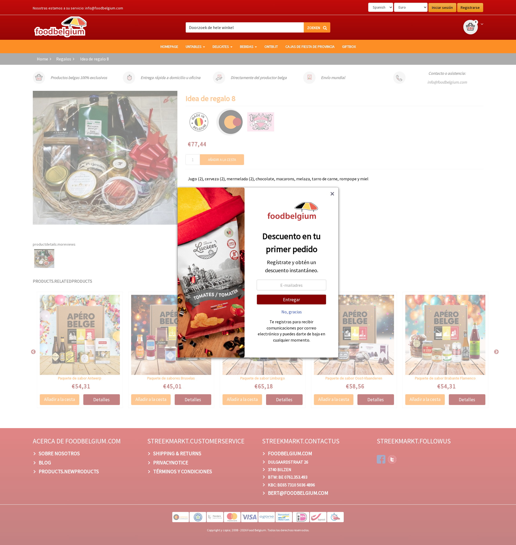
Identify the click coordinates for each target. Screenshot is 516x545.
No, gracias (291, 311)
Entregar (291, 300)
